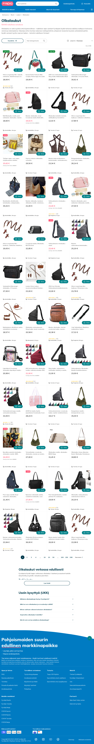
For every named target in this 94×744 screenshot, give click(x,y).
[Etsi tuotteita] (56, 3)
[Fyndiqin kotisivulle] (7, 3)
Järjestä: (73, 41)
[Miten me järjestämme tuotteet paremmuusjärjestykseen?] (68, 40)
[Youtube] (51, 739)
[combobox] (37, 3)
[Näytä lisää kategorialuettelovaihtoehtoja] (92, 9)
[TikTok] (36, 739)
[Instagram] (43, 739)
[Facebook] (58, 739)
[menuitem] (8, 9)
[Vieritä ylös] (89, 638)
